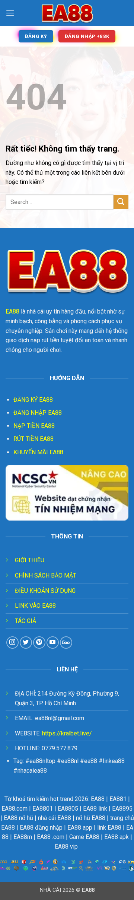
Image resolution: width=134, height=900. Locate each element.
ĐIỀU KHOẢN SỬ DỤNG (45, 590)
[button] (10, 13)
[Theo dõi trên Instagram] (12, 642)
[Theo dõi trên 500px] (66, 642)
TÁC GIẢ (25, 620)
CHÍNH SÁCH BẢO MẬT (45, 575)
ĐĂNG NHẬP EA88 (37, 412)
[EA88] (67, 13)
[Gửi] (121, 202)
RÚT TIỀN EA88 (33, 438)
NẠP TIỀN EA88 (34, 425)
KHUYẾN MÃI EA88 (38, 452)
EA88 (12, 311)
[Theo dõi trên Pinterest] (39, 642)
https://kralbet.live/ (67, 733)
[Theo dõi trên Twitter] (26, 642)
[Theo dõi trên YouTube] (53, 642)
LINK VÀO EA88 (35, 605)
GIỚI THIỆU (29, 560)
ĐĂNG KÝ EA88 (33, 399)
